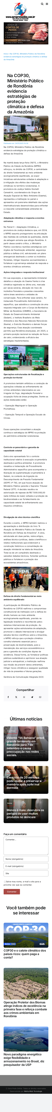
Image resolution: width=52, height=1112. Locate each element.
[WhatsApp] (24, 697)
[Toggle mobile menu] (47, 4)
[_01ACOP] (26, 116)
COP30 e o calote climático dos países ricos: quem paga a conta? (25, 954)
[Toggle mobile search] (42, 4)
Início (6, 54)
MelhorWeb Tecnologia (33, 1091)
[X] (16, 697)
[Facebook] (8, 697)
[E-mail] (40, 697)
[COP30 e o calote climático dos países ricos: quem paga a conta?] (26, 924)
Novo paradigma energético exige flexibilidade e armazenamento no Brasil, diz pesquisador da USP (24, 1059)
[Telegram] (32, 697)
